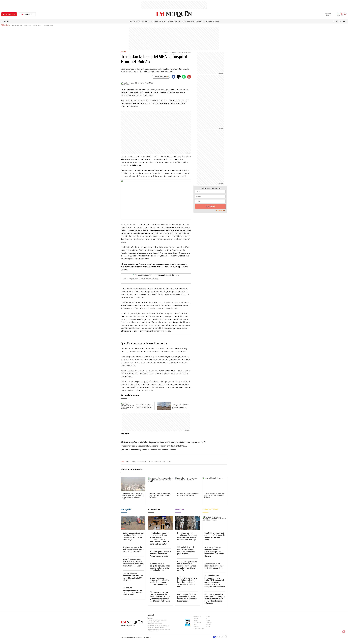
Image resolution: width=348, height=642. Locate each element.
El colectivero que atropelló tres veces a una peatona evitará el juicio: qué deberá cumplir (160, 566)
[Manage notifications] (343, 631)
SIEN (173, 52)
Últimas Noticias (138, 21)
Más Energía (162, 21)
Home (130, 21)
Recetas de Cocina (48, 25)
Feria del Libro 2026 (17, 25)
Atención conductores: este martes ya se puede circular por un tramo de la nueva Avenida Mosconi (133, 562)
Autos (184, 21)
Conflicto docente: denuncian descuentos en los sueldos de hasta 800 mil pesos (133, 576)
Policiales (154, 21)
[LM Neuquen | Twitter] (337, 21)
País (180, 21)
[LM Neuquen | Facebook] (334, 21)
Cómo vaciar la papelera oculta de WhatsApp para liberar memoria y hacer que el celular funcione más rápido (214, 598)
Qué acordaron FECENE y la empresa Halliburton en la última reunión (148, 449)
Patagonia (216, 21)
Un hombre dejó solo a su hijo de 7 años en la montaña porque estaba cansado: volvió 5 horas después (187, 565)
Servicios (208, 626)
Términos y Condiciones (198, 628)
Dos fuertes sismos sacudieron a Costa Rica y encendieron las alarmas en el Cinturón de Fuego (187, 536)
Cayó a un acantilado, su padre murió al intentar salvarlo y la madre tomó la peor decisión (187, 597)
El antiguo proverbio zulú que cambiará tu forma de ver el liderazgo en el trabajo (214, 536)
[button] (2, 21)
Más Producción (172, 21)
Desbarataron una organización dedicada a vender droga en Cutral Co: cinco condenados (159, 581)
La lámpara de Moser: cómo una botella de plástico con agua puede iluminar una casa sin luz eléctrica (214, 551)
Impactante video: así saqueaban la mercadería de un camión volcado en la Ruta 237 (154, 446)
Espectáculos (191, 21)
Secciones (208, 624)
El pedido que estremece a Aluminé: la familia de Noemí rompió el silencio (160, 553)
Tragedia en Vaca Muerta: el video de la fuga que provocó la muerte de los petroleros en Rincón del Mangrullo (180, 407)
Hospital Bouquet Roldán (157, 461)
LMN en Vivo (27, 25)
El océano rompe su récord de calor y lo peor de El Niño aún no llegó (213, 565)
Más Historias (37, 25)
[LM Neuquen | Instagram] (341, 21)
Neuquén (147, 21)
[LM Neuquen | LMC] (27, 14)
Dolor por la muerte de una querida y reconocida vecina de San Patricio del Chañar (214, 495)
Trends (194, 624)
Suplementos (196, 626)
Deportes (209, 21)
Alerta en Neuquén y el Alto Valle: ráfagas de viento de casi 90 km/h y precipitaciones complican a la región (163, 442)
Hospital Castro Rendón (138, 461)
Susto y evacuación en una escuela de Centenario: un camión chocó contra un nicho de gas (133, 536)
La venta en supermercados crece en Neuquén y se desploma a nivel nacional (133, 591)
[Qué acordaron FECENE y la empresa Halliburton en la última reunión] (187, 484)
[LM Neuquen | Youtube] (344, 21)
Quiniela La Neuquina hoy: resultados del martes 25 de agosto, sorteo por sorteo (144, 405)
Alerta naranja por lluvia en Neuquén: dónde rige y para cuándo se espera (133, 549)
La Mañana (167, 52)
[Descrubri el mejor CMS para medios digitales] (220, 638)
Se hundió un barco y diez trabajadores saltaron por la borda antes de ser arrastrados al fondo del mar (187, 582)
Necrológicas (201, 21)
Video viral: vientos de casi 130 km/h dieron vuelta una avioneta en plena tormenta (186, 550)
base (169, 461)
